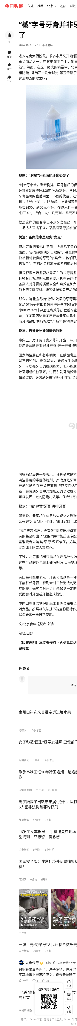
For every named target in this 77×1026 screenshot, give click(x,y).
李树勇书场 (25, 1010)
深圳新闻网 (25, 790)
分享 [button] (9, 81)
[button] (31, 6)
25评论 (40, 790)
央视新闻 (24, 950)
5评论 (36, 849)
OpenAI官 (36, 1019)
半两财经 (47, 45)
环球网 (23, 879)
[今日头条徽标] (13, 6)
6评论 (33, 879)
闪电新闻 (24, 760)
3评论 (36, 760)
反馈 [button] (69, 998)
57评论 (37, 820)
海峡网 (23, 730)
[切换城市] (55, 6)
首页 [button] (69, 985)
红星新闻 (24, 820)
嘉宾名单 (49, 1019)
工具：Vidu (63, 1019)
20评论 (37, 950)
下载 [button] (68, 1008)
